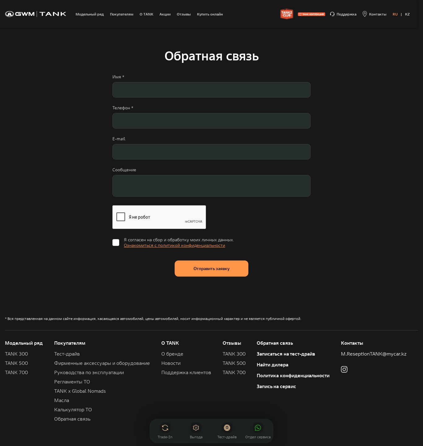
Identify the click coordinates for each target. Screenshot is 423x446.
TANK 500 (16, 363)
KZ (407, 14)
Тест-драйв (67, 354)
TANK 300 (16, 354)
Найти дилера (272, 364)
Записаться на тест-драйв (286, 354)
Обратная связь (275, 343)
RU (395, 14)
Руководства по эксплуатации (89, 372)
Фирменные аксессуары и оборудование (102, 363)
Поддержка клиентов (186, 372)
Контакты (352, 343)
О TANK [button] (170, 343)
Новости (171, 363)
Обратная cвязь (72, 419)
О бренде (172, 354)
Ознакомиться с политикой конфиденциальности (174, 245)
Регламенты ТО (72, 381)
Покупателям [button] (69, 343)
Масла (61, 400)
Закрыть (258, 409)
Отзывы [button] (232, 343)
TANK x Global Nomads (80, 391)
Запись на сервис (276, 386)
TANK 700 (16, 372)
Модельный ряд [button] (24, 343)
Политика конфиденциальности (293, 375)
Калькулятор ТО (73, 409)
